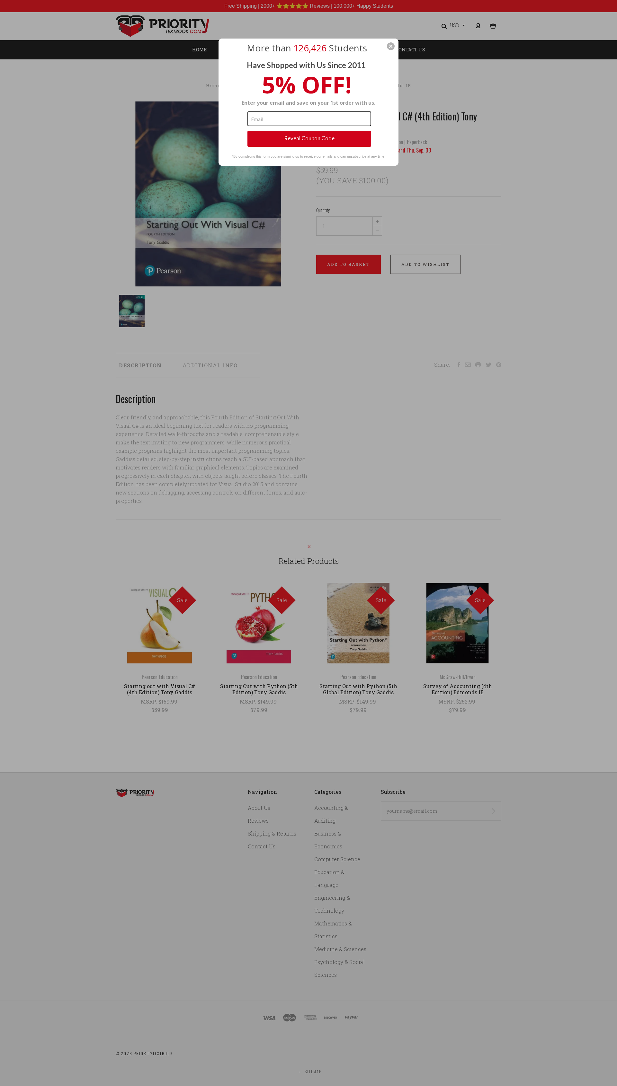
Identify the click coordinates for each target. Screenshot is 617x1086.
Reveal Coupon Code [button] (309, 138)
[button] (391, 46)
